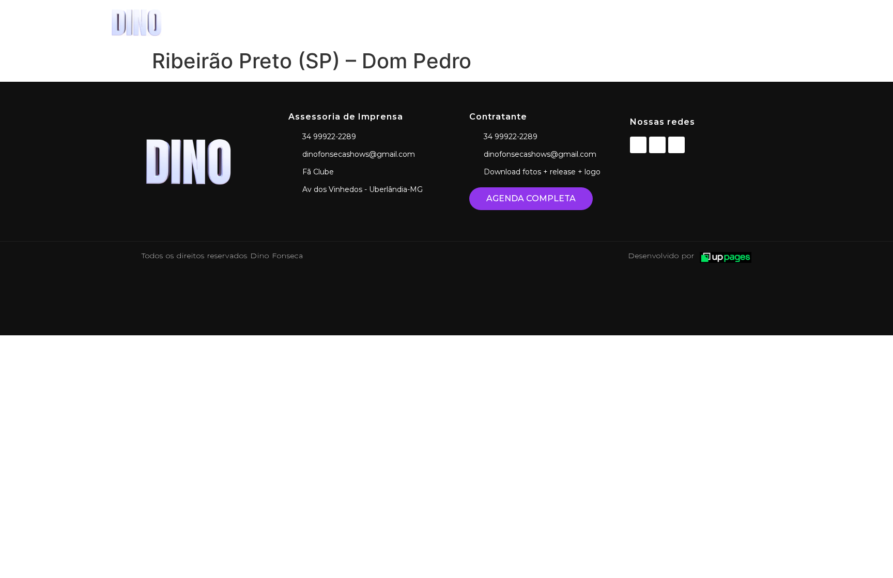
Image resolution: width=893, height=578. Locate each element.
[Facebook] (638, 145)
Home (499, 22)
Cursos (682, 22)
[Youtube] (676, 145)
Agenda (548, 22)
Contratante (741, 22)
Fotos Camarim (616, 22)
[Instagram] (657, 145)
